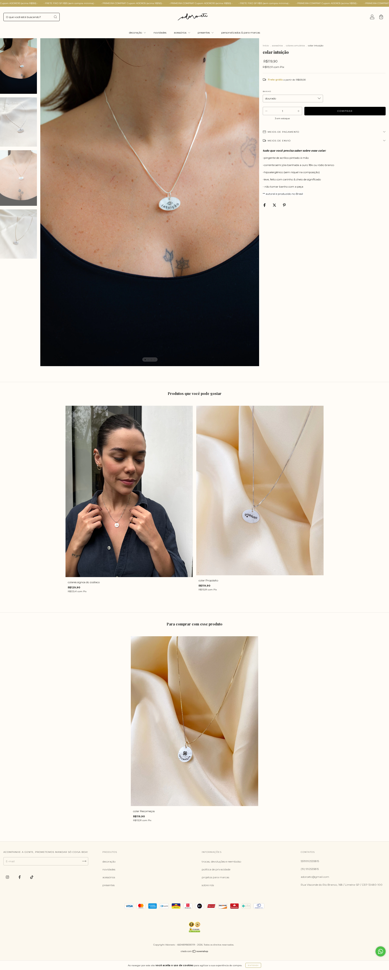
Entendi (253, 965)
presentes (204, 32)
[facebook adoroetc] (20, 877)
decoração (136, 32)
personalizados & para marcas (240, 32)
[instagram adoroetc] (7, 877)
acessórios (180, 32)
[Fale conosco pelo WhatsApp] (380, 951)
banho (267, 91)
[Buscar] (55, 17)
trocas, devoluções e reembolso (221, 861)
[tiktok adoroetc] (32, 877)
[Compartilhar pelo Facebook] (265, 205)
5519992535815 (310, 861)
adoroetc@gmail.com (315, 876)
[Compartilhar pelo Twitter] (275, 205)
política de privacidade (216, 869)
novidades (160, 32)
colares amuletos (295, 45)
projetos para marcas (215, 877)
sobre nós (208, 885)
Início (266, 45)
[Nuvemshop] (195, 952)
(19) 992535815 (310, 869)
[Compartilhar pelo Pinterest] (284, 205)
